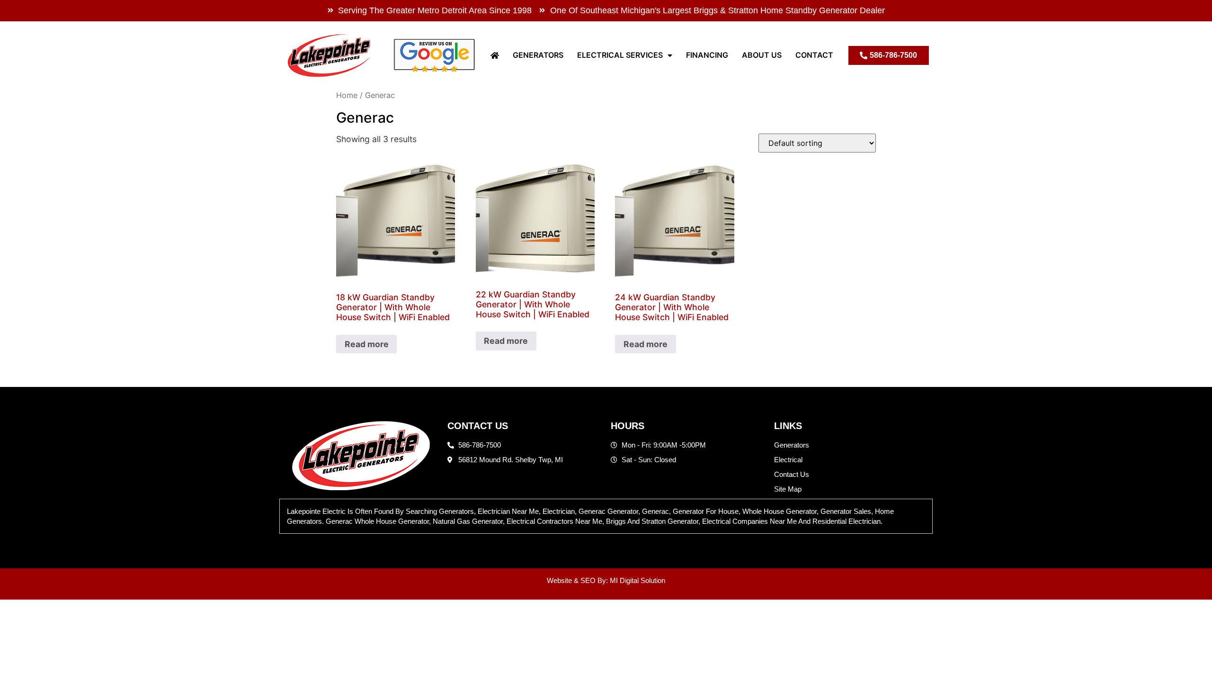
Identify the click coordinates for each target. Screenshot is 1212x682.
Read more (367, 344)
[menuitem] (494, 55)
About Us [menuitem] (762, 55)
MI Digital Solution (637, 580)
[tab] (606, 516)
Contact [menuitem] (814, 55)
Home (346, 95)
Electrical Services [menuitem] (620, 55)
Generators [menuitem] (538, 55)
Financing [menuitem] (707, 55)
